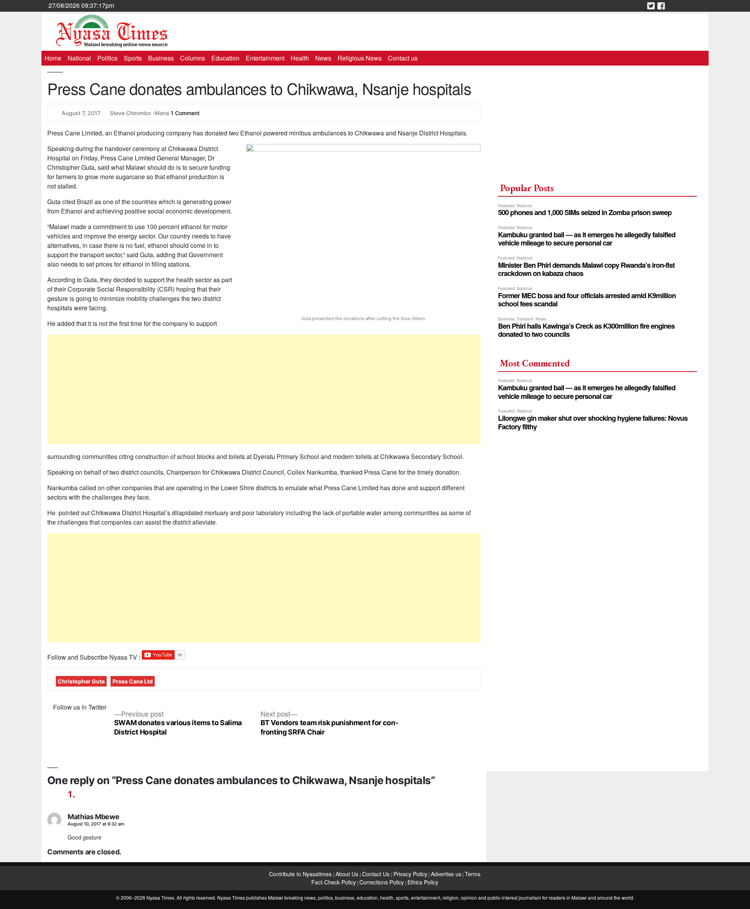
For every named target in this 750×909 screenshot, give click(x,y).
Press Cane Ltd (132, 681)
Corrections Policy (381, 882)
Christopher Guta (81, 681)
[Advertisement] (263, 389)
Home (53, 57)
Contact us (403, 57)
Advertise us (446, 874)
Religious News (360, 57)
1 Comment (185, 113)
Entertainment (265, 57)
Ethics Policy (422, 882)
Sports (133, 57)
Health (300, 57)
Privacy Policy (410, 874)
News (323, 57)
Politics (107, 57)
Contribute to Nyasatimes (301, 874)
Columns (192, 57)
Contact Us (376, 874)
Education (225, 57)
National (79, 57)
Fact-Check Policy (333, 882)
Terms (472, 874)
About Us (348, 874)
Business (161, 57)
